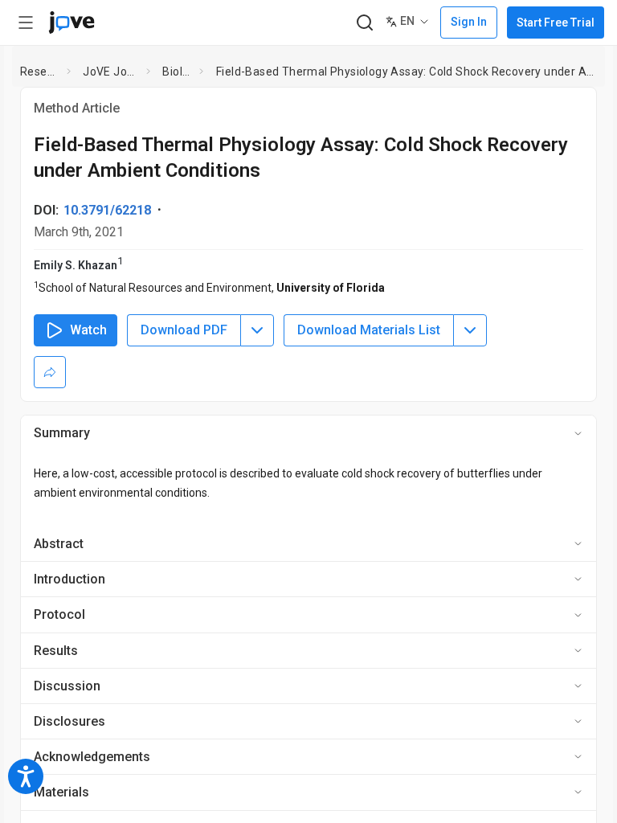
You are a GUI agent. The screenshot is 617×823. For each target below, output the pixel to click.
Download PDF (184, 330)
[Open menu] (26, 22)
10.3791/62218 (107, 210)
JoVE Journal (111, 71)
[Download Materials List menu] (470, 330)
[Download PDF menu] (257, 330)
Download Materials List (368, 330)
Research (40, 71)
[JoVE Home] (71, 22)
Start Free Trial (556, 22)
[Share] (50, 372)
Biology (177, 71)
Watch (88, 330)
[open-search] (364, 23)
